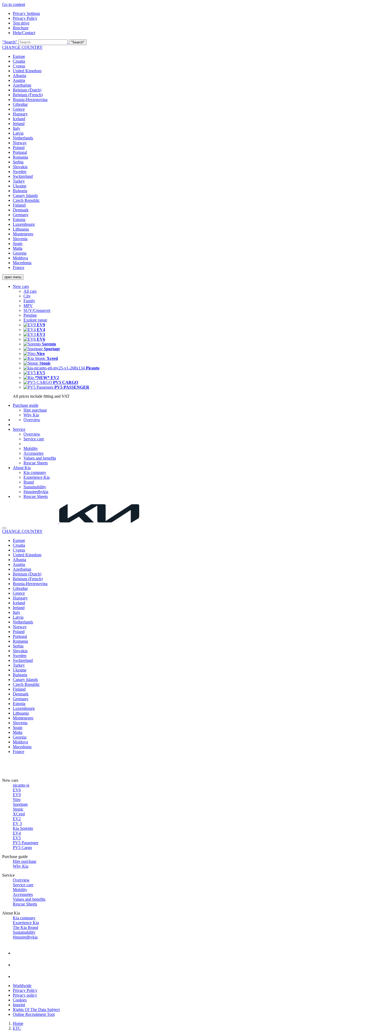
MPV (28, 305)
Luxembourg (24, 224)
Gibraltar (20, 104)
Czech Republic (26, 200)
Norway (20, 142)
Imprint (19, 1004)
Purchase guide (25, 405)
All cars (30, 291)
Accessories (33, 453)
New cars (21, 286)
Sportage (20, 804)
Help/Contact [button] (24, 32)
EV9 (17, 794)
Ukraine (19, 186)
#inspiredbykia (35, 491)
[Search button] (4, 528)
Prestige (30, 315)
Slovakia (20, 166)
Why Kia (31, 415)
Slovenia (20, 238)
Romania (20, 157)
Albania (19, 75)
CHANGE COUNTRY (22, 47)
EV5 (17, 838)
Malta (17, 248)
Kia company (34, 472)
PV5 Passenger (25, 842)
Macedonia (22, 262)
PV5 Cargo (22, 847)
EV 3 (17, 823)
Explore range (35, 320)
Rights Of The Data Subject (36, 1009)
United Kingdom (27, 71)
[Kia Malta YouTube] (18, 972)
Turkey (19, 181)
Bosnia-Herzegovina (30, 99)
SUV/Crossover (36, 310)
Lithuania (21, 229)
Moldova (20, 258)
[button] (196, 42)
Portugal (20, 152)
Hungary (20, 114)
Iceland (19, 118)
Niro (17, 799)
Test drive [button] (21, 23)
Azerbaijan (22, 85)
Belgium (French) (28, 94)
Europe (19, 56)
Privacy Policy (25, 990)
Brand (28, 482)
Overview (31, 419)
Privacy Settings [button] (26, 13)
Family (29, 301)
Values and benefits (39, 458)
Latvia (18, 133)
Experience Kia (36, 477)
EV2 (17, 818)
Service (19, 429)
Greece (19, 109)
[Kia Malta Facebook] (18, 949)
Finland (19, 205)
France (18, 267)
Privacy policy (25, 995)
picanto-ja (21, 785)
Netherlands (23, 138)
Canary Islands (25, 195)
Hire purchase (35, 410)
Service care (33, 439)
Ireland (19, 123)
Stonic (18, 809)
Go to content (13, 4)
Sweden (19, 171)
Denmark (21, 210)
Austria (19, 80)
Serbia (18, 162)
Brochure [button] (21, 28)
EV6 (17, 790)
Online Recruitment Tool (34, 1014)
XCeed (19, 814)
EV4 (17, 833)
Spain (17, 243)
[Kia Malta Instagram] (18, 961)
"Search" (9, 42)
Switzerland (23, 176)
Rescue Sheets (35, 463)
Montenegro (23, 234)
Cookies (20, 1000)
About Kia (22, 467)
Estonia (19, 219)
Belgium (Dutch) (27, 90)
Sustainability (34, 487)
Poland (19, 147)
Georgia (19, 253)
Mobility (30, 448)
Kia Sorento (23, 828)
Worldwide (22, 985)
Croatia (19, 61)
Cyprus (19, 66)
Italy (16, 128)
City (27, 296)
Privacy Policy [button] (25, 18)
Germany (21, 214)
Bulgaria (20, 190)
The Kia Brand (25, 927)
